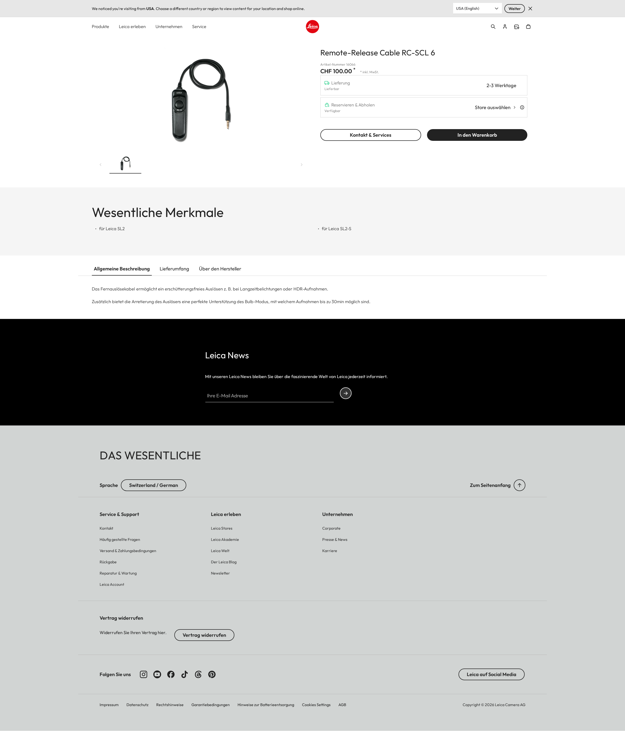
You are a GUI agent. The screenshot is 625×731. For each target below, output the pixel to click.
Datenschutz (137, 704)
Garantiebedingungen (210, 704)
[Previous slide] (100, 164)
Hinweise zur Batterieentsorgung (266, 704)
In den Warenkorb (477, 135)
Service (199, 26)
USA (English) (467, 8)
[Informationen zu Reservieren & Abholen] (522, 107)
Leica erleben (132, 26)
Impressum (109, 704)
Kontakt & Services (370, 135)
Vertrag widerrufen (204, 635)
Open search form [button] (493, 26)
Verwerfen (530, 8)
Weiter (515, 8)
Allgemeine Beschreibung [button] (122, 269)
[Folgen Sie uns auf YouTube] (157, 674)
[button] (125, 163)
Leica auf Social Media (491, 674)
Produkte (100, 26)
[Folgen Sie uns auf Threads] (198, 674)
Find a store (516, 27)
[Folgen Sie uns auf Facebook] (171, 674)
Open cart (528, 26)
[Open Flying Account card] (505, 26)
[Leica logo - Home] (312, 26)
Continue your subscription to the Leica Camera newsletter (346, 393)
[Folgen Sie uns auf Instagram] (143, 674)
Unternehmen (169, 26)
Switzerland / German (153, 485)
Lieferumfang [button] (174, 269)
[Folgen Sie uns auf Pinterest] (212, 674)
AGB (342, 704)
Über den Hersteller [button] (220, 269)
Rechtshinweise (170, 704)
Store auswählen (492, 107)
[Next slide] (302, 164)
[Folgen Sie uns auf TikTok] (184, 674)
